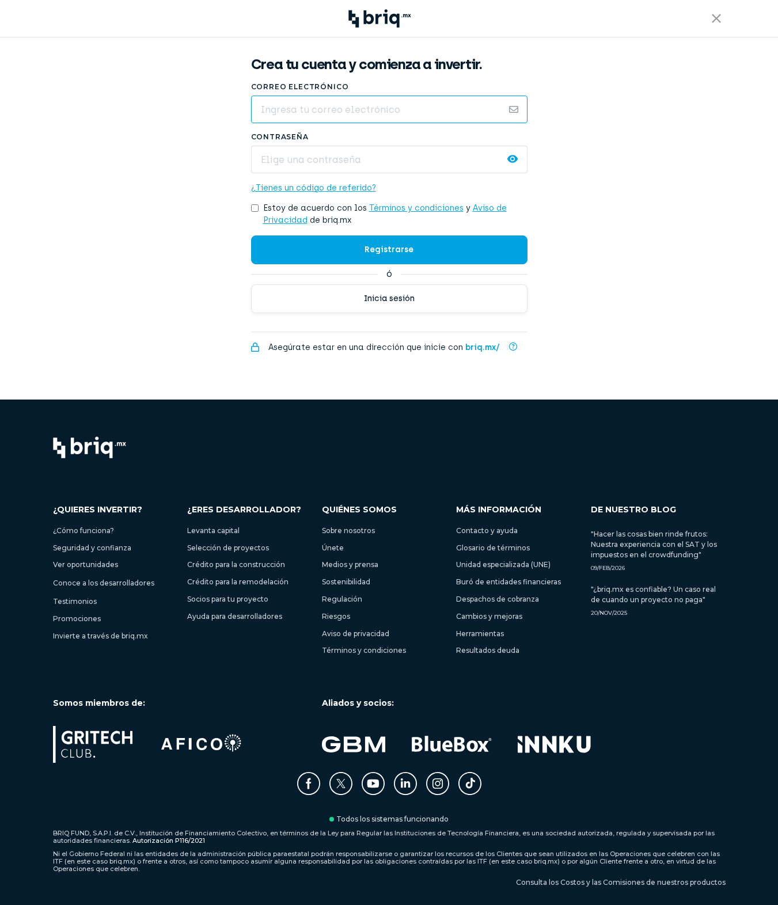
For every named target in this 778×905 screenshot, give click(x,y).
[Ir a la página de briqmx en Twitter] (340, 792)
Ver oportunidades (85, 564)
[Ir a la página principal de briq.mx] (90, 448)
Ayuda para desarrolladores (234, 616)
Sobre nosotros (348, 530)
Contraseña (280, 136)
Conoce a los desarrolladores (103, 583)
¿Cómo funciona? (83, 530)
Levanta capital (213, 530)
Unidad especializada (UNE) (503, 564)
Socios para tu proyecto (227, 599)
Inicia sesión (389, 298)
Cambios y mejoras (489, 616)
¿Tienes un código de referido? (313, 188)
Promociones (77, 618)
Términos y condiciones (416, 208)
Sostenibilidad (346, 581)
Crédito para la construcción (236, 564)
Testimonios (75, 601)
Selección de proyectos (228, 547)
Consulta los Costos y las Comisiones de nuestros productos (621, 883)
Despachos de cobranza (497, 599)
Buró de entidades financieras (508, 581)
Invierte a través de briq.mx (100, 636)
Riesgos (336, 616)
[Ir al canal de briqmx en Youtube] (373, 792)
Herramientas (480, 633)
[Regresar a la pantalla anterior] (716, 18)
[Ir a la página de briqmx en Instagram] (437, 792)
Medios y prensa (350, 564)
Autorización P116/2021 (168, 840)
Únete (333, 547)
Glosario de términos (493, 547)
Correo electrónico (300, 86)
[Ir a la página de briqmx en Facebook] (308, 792)
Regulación (342, 599)
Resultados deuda (487, 650)
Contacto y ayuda (487, 530)
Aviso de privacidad (355, 633)
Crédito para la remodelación (238, 581)
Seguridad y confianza (92, 547)
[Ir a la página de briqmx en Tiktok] (469, 784)
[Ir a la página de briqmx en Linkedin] (405, 792)
